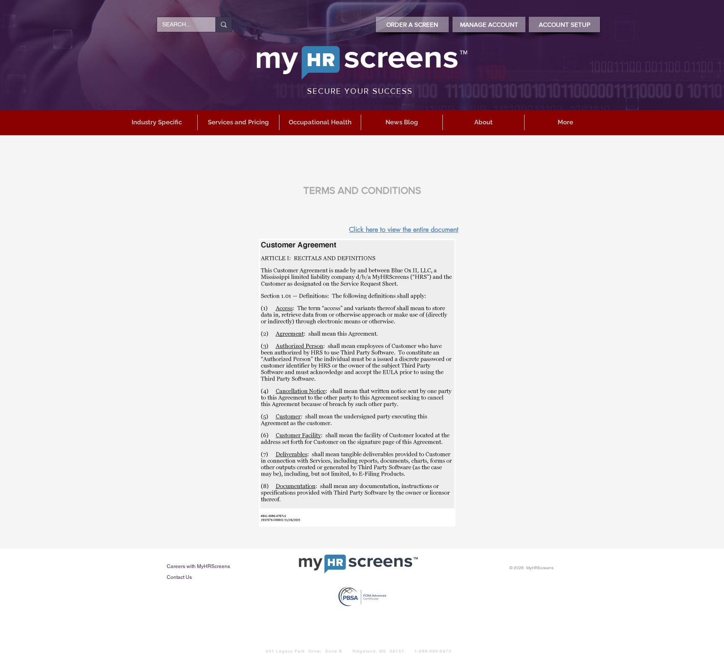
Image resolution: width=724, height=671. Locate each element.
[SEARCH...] (223, 24)
